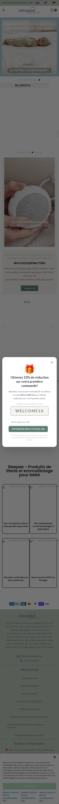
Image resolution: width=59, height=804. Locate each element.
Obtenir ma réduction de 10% (28, 429)
